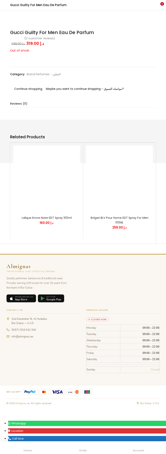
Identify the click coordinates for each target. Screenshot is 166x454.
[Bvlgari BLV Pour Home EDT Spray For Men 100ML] (119, 179)
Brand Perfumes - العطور (44, 74)
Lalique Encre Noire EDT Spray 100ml (47, 218)
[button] (160, 5)
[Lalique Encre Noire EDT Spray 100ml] (46, 179)
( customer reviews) (39, 38)
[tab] (83, 103)
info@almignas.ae (22, 336)
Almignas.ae (22, 403)
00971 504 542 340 (24, 330)
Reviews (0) (18, 104)
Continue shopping (28, 89)
